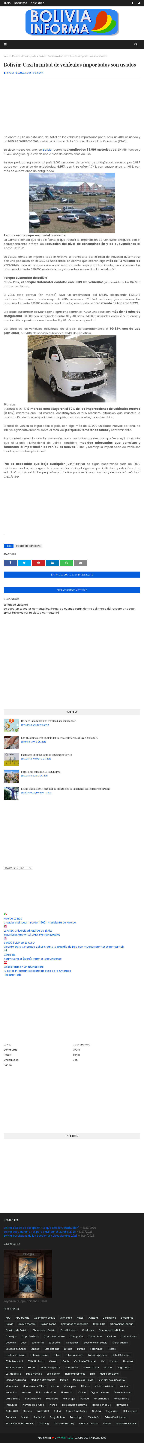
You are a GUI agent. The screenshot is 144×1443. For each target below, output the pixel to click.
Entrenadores (120, 1342)
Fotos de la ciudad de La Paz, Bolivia (40, 771)
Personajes (69, 1398)
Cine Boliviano (69, 1330)
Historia (114, 1361)
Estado (68, 1348)
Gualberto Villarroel (85, 1361)
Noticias (26, 1392)
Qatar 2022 (12, 1411)
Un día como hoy (64, 1423)
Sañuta (96, 1411)
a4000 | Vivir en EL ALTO (19, 943)
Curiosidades (129, 1336)
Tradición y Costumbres (20, 1423)
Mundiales (12, 1386)
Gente (65, 1361)
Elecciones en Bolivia (95, 1342)
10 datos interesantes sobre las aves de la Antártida (37, 971)
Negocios (11, 1392)
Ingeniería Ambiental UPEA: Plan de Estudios (32, 934)
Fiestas (112, 1348)
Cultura (111, 1336)
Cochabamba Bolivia (111, 1330)
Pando (8, 1065)
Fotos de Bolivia (40, 1355)
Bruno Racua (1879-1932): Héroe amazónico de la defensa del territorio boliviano (65, 788)
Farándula (96, 1348)
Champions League (121, 1324)
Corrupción (76, 1336)
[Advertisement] (72, 108)
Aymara (93, 1317)
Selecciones (130, 1411)
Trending (44, 1423)
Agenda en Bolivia (44, 1317)
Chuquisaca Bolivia (44, 1330)
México (64, 1380)
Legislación (53, 1373)
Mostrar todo (13, 975)
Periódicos (52, 1398)
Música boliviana (105, 1386)
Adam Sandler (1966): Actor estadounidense (33, 959)
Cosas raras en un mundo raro (24, 967)
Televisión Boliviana (116, 1417)
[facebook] (132, 3)
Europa (81, 1348)
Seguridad (112, 1411)
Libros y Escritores (75, 1373)
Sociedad (39, 1417)
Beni (75, 1060)
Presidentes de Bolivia (74, 1404)
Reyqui (10, 72)
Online (82, 1392)
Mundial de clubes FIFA (112, 1380)
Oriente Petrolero (123, 1392)
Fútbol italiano (36, 1361)
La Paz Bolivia (13, 1373)
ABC (8, 1317)
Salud (57, 1411)
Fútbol (57, 1355)
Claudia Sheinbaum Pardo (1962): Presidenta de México (40, 922)
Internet (108, 1367)
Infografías (71, 1367)
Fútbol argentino (97, 1355)
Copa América (30, 1336)
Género (53, 1361)
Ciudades (88, 1330)
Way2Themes (65, 1437)
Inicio (7, 3)
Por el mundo (101, 1398)
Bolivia (47, 150)
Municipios (70, 1386)
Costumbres (95, 1336)
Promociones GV (101, 1404)
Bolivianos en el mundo (74, 1324)
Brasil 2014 (99, 1324)
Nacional (125, 1386)
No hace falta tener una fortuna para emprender (48, 720)
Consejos (11, 1336)
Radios (27, 1411)
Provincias (122, 1404)
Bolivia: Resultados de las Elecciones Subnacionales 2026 (40, 1236)
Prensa (53, 1404)
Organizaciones (100, 1392)
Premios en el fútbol (33, 1404)
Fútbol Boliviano (121, 1355)
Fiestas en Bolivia (16, 1355)
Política (84, 1398)
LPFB (92, 1373)
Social (24, 1417)
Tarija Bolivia (57, 1417)
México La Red (13, 918)
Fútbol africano (74, 1355)
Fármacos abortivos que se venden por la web (46, 754)
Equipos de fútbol (16, 1348)
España (35, 1348)
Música (85, 1386)
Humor (31, 1367)
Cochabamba (81, 1044)
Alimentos (66, 1317)
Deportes (11, 1342)
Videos (107, 1423)
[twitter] (138, 3)
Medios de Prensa (16, 1380)
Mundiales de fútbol (34, 1386)
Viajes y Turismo (88, 1423)
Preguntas (11, 1404)
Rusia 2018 (43, 1411)
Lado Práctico (34, 1373)
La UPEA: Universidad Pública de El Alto (28, 931)
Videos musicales (126, 1423)
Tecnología (76, 1417)
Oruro (76, 1049)
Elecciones (72, 1342)
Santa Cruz (10, 1049)
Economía (38, 1342)
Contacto (37, 3)
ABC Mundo (22, 1317)
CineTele (9, 955)
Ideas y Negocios (50, 1367)
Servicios (11, 1417)
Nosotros (20, 3)
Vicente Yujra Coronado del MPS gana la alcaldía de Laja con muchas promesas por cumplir (64, 947)
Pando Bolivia (33, 1398)
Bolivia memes (27, 1324)
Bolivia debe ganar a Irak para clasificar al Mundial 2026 (40, 1232)
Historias (128, 1361)
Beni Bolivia (109, 1317)
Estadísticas (52, 1348)
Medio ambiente (109, 1373)
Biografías (127, 1317)
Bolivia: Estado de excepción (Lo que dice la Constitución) (42, 1228)
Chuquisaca (11, 1060)
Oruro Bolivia (13, 1398)
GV (102, 1361)
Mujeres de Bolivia (83, 1380)
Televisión (94, 1417)
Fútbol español (14, 1361)
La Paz (7, 1044)
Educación (55, 1342)
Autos (80, 1317)
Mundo (55, 1386)
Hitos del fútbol (14, 1367)
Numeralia (67, 1392)
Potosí (7, 1055)
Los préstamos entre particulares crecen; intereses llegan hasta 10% (59, 737)
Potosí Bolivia (121, 1398)
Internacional (91, 1367)
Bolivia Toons (48, 1324)
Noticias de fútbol (46, 1392)
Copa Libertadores (54, 1336)
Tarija (76, 1055)
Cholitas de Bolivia (16, 1330)
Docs (24, 1342)
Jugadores (123, 1367)
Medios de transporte (24, 56)
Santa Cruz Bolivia (76, 1411)
